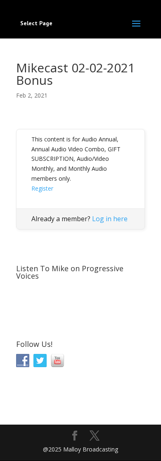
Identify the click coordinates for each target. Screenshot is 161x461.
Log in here (110, 218)
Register (42, 188)
